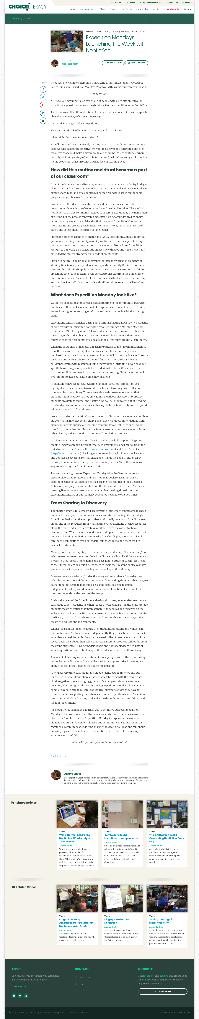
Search (131, 3)
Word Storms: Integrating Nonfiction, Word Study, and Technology (76, 838)
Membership (173, 9)
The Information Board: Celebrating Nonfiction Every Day (166, 838)
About (155, 9)
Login (189, 9)
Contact (117, 3)
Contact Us (84, 977)
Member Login (114, 63)
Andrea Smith (70, 64)
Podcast (188, 3)
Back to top (57, 756)
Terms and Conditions (79, 1012)
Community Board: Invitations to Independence (121, 836)
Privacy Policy (59, 1012)
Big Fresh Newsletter (151, 3)
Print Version (138, 63)
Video (62, 916)
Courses (113, 9)
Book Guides (142, 9)
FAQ (81, 984)
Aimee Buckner (156, 927)
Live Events (127, 9)
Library (72, 9)
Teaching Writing (138, 31)
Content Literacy (102, 31)
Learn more (18, 986)
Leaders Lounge (87, 9)
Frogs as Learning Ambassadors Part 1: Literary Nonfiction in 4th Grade (76, 923)
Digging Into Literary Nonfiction (116, 921)
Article (89, 32)
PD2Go (102, 9)
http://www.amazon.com (100, 449)
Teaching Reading (120, 31)
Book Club (173, 3)
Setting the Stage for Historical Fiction (161, 921)
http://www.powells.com (66, 453)
